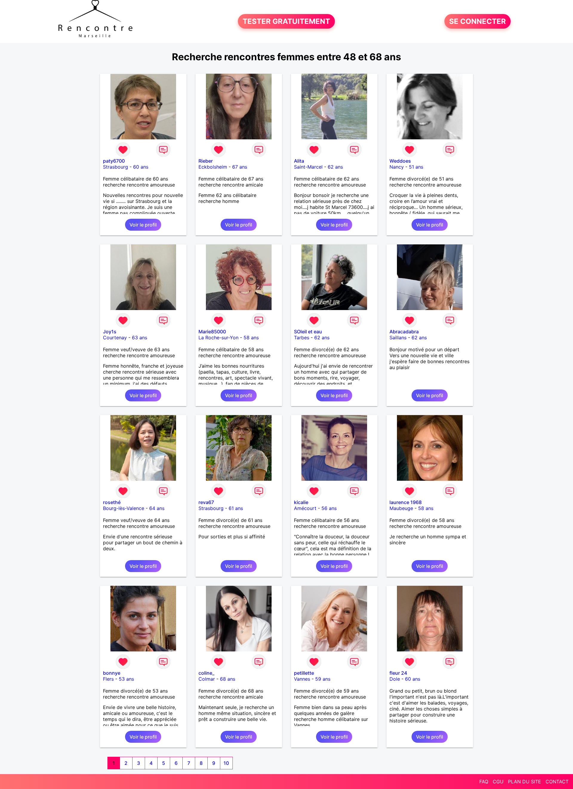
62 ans (335, 167)
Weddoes (400, 161)
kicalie (301, 502)
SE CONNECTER (477, 21)
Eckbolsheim (212, 167)
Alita (299, 161)
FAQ (483, 782)
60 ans (140, 167)
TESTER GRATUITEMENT (286, 21)
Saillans (397, 337)
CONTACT (557, 782)
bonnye (111, 673)
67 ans (239, 167)
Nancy (396, 167)
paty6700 (114, 161)
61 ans (236, 508)
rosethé (112, 502)
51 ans (416, 167)
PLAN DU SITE (524, 782)
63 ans (139, 337)
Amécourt (305, 508)
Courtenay (115, 337)
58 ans (251, 337)
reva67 (206, 502)
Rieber (205, 161)
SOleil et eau (308, 332)
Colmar (206, 679)
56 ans (329, 508)
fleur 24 (398, 673)
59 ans (322, 679)
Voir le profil (143, 225)
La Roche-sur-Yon (218, 337)
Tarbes (301, 337)
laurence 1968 (405, 502)
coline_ (206, 673)
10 (226, 763)
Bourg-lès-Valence (123, 508)
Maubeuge (401, 508)
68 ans (227, 679)
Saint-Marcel (308, 167)
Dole (394, 679)
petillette (304, 673)
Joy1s (109, 332)
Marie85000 (212, 332)
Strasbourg (115, 167)
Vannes (302, 679)
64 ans (156, 508)
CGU (498, 782)
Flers (108, 679)
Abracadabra (404, 332)
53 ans (126, 679)
